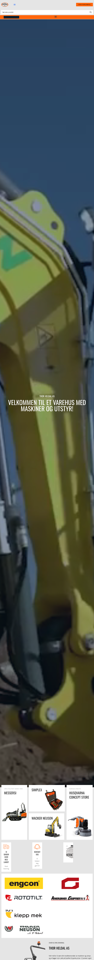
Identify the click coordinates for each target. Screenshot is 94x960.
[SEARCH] (90, 12)
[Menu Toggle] (18, 17)
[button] (14, 4)
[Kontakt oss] (37, 846)
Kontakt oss (37, 853)
